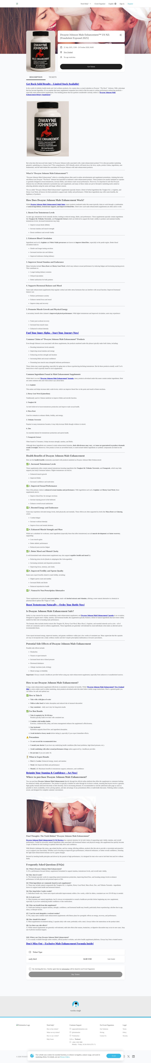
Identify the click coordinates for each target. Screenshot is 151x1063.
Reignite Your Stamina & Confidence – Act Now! (51, 772)
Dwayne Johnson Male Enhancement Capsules (97, 615)
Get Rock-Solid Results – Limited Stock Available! (52, 84)
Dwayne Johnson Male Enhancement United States (48, 204)
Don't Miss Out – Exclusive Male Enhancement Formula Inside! (60, 943)
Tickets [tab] (52, 77)
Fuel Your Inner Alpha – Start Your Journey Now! (52, 332)
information (65, 969)
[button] (86, 3)
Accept (114, 1056)
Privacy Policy (64, 1057)
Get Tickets (91, 67)
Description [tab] (35, 77)
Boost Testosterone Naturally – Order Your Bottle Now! (55, 604)
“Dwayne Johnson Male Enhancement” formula (57, 378)
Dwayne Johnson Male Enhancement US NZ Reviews (45, 840)
